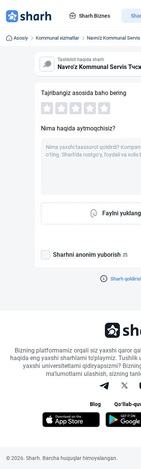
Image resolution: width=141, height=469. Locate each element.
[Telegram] (104, 386)
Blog (95, 404)
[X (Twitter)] (124, 386)
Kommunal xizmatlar (57, 38)
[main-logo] (28, 15)
